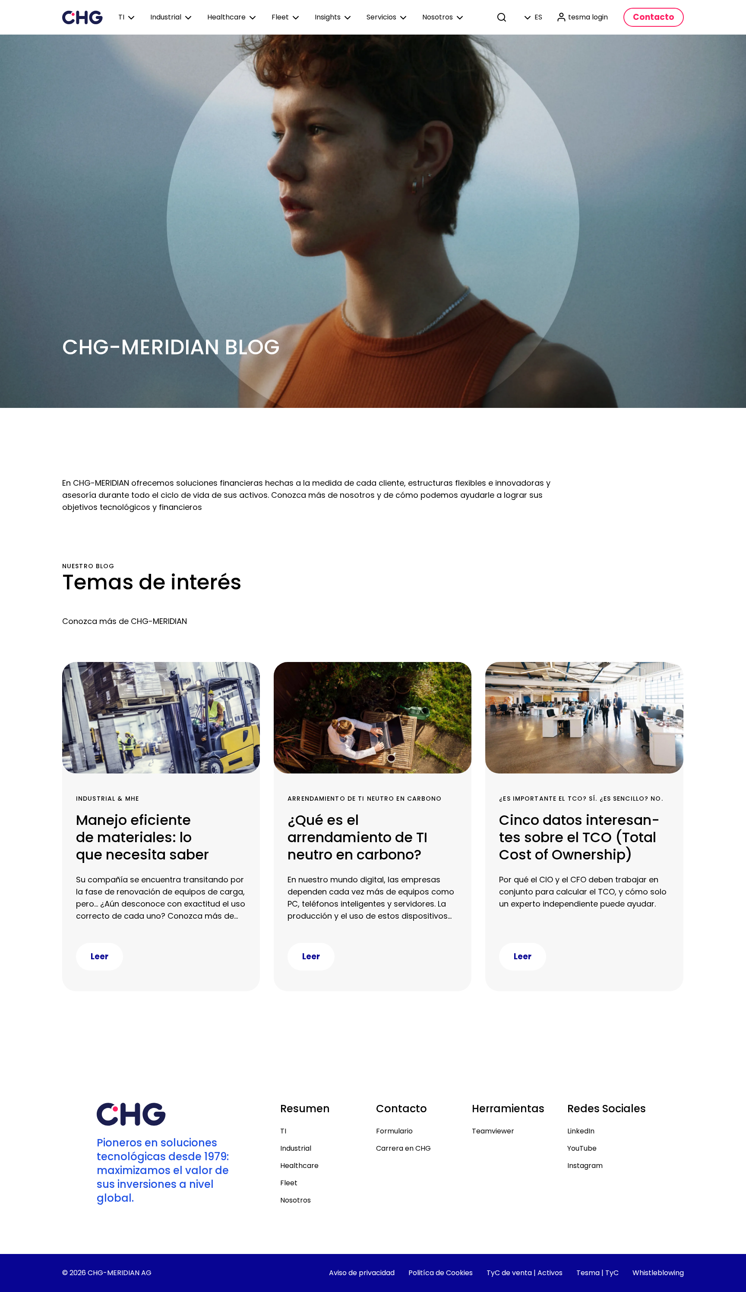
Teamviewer (493, 1131)
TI (283, 1131)
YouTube (582, 1148)
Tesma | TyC (597, 1273)
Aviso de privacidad (362, 1273)
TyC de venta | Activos (525, 1273)
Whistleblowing (658, 1273)
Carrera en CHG (403, 1148)
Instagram (585, 1166)
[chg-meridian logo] (82, 17)
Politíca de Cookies (440, 1273)
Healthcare (299, 1166)
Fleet (288, 1183)
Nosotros (295, 1200)
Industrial (295, 1148)
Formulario (394, 1131)
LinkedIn (580, 1131)
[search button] (502, 17)
